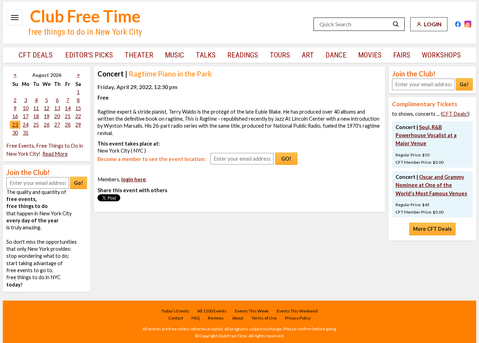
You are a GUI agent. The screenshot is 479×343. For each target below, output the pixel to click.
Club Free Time (85, 16)
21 (67, 116)
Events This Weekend (297, 311)
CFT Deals (36, 55)
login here (133, 179)
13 (57, 108)
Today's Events (175, 311)
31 (25, 133)
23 (15, 125)
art (308, 55)
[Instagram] (468, 24)
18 (36, 116)
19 (46, 116)
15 (78, 108)
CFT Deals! (455, 114)
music (174, 55)
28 (67, 125)
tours (280, 55)
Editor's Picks (89, 55)
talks (206, 55)
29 (78, 125)
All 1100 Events (212, 311)
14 (67, 108)
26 (46, 125)
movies (370, 55)
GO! (286, 159)
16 (15, 116)
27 (57, 125)
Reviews (216, 318)
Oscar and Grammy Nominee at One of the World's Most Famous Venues (431, 185)
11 (36, 108)
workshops (441, 55)
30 (15, 133)
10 (25, 108)
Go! (78, 183)
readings (242, 55)
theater (138, 55)
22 (78, 116)
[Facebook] (458, 24)
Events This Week (252, 311)
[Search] (396, 24)
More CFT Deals (432, 229)
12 (46, 108)
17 (25, 116)
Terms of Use (264, 318)
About (237, 318)
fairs (401, 55)
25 (36, 125)
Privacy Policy (298, 318)
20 (57, 116)
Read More (55, 154)
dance (335, 55)
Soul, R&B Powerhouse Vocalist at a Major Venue (426, 135)
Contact (175, 318)
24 (25, 125)
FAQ (195, 318)
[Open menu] (14, 17)
